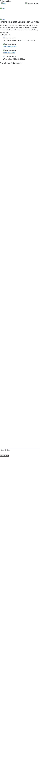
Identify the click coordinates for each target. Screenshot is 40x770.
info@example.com (9, 46)
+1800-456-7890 (9, 53)
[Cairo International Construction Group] (3, 3)
